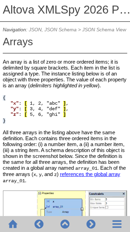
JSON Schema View (104, 29)
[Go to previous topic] (39, 224)
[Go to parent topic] (65, 224)
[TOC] (117, 224)
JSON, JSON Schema (53, 29)
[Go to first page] (13, 224)
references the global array (90, 174)
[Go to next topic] (91, 224)
